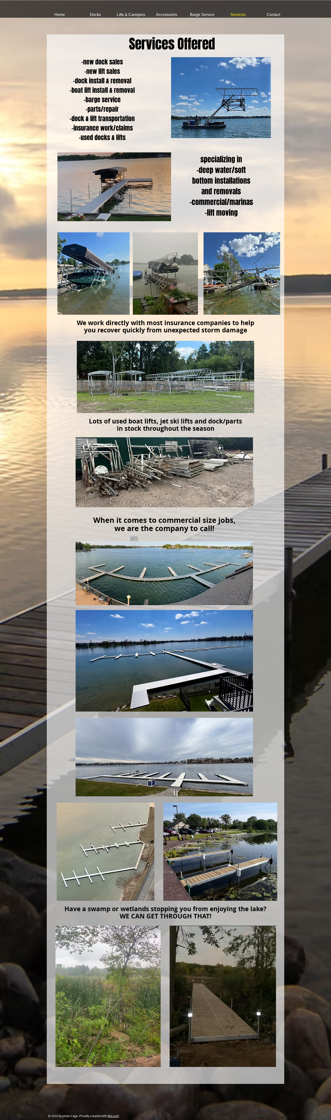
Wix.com (113, 1116)
